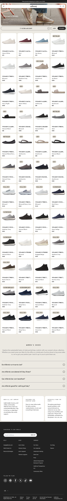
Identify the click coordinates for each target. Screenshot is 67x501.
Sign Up (33, 435)
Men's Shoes (21, 445)
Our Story (36, 445)
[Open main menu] (4, 6)
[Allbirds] (33, 6)
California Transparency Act (58, 497)
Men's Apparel (22, 451)
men (54, 28)
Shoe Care (36, 454)
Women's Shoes (10, 9)
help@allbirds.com (8, 445)
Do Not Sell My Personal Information (45, 497)
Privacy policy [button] (28, 497)
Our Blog (52, 445)
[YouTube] (30, 480)
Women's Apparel (22, 454)
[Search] (60, 6)
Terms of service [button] (35, 497)
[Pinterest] (10, 480)
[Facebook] (15, 480)
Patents (52, 448)
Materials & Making (38, 451)
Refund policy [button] (22, 497)
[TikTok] (25, 480)
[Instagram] (5, 480)
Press (35, 457)
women (61, 28)
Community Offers (38, 471)
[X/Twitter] (20, 480)
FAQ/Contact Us (7, 448)
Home (3, 9)
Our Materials (37, 448)
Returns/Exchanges (8, 451)
